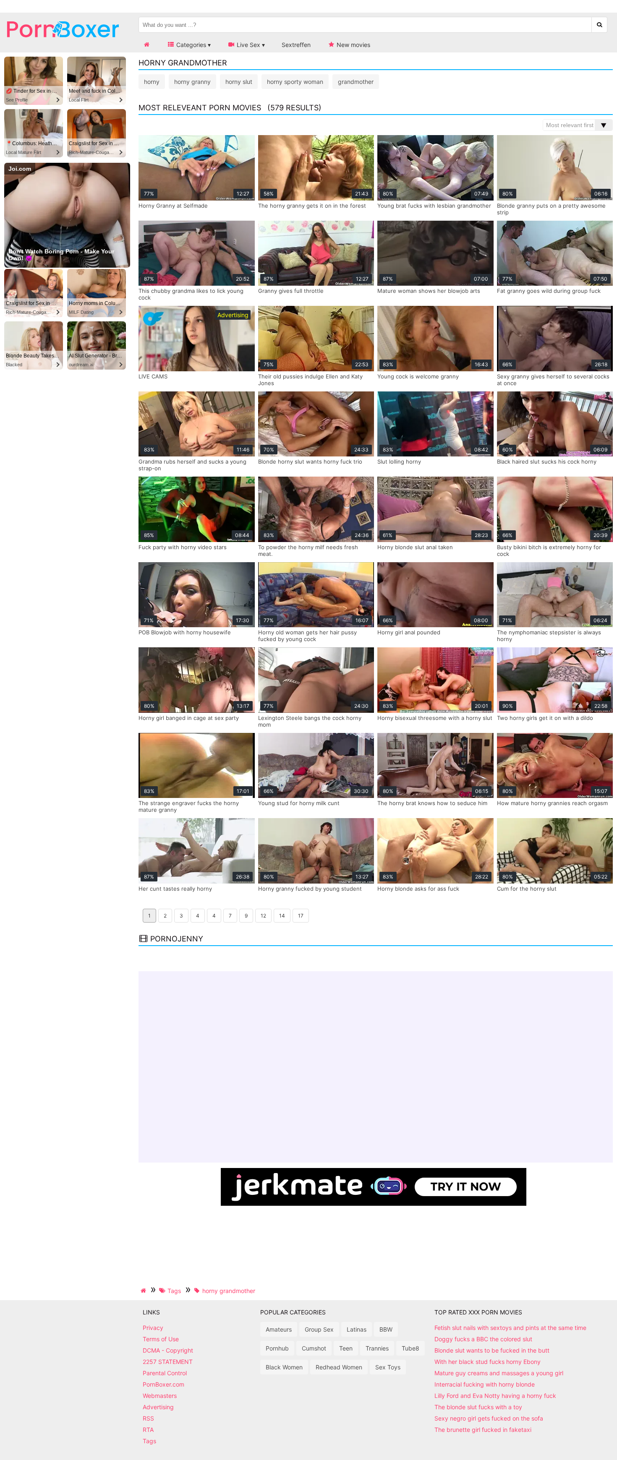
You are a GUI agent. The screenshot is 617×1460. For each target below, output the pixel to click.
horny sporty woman (295, 81)
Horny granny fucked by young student (310, 888)
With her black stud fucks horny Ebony (487, 1361)
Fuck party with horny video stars (183, 547)
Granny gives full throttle (291, 290)
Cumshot (314, 1348)
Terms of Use (161, 1339)
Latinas (356, 1329)
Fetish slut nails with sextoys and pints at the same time (510, 1327)
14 (282, 915)
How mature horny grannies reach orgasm (552, 803)
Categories (190, 44)
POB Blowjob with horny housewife (185, 632)
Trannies (377, 1348)
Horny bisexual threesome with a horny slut (434, 717)
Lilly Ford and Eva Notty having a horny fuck (495, 1395)
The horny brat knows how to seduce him (432, 803)
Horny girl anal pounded (408, 632)
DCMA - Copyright (168, 1350)
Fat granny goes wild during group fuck (549, 290)
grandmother (356, 81)
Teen (346, 1348)
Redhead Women (339, 1367)
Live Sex (247, 44)
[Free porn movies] (63, 43)
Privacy (153, 1327)
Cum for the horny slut (527, 888)
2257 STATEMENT (168, 1361)
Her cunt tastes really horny (175, 888)
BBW (385, 1329)
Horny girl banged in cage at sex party (189, 717)
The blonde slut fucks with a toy (478, 1406)
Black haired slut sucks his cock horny (546, 461)
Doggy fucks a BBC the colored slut (483, 1339)
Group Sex (319, 1329)
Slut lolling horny (399, 461)
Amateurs (279, 1329)
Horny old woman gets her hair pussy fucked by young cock (307, 635)
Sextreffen (296, 44)
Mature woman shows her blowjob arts (428, 290)
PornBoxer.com (163, 1384)
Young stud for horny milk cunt (299, 803)
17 (300, 915)
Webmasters (160, 1395)
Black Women (284, 1367)
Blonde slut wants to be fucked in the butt (491, 1350)
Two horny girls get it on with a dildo (545, 717)
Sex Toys (387, 1367)
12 (263, 915)
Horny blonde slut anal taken (415, 547)
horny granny (192, 81)
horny (151, 81)
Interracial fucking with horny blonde (484, 1384)
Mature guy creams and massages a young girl (498, 1373)
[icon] (146, 44)
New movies (352, 44)
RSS (148, 1418)
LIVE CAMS (153, 376)
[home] (144, 1290)
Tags (149, 1440)
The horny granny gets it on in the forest (312, 205)
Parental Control (165, 1373)
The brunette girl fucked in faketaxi (482, 1429)
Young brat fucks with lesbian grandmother (434, 205)
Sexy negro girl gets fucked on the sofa (488, 1418)
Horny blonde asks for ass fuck (418, 888)
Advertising (158, 1406)
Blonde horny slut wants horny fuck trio (310, 461)
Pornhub (277, 1348)
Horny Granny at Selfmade (173, 205)
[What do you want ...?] (599, 25)
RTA (148, 1429)
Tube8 (410, 1348)
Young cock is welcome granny (418, 376)
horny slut (238, 81)
